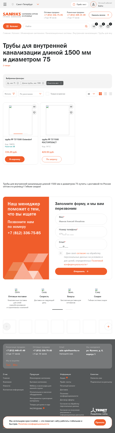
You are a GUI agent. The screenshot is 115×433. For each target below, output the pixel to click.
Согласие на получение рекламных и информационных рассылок (72, 412)
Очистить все (52, 83)
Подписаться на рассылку (101, 382)
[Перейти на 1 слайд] (17, 133)
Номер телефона (68, 229)
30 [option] (89, 94)
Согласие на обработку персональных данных (69, 404)
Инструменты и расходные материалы (41, 399)
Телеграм (8, 365)
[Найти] (86, 26)
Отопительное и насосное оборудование (40, 393)
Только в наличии (58, 94)
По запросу (51, 159)
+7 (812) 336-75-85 (53, 14)
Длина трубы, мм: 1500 (31, 83)
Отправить (79, 271)
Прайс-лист (81, 4)
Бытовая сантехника (38, 382)
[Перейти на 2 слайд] (25, 133)
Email (62, 241)
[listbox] (27, 4)
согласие (81, 253)
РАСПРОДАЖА (36, 408)
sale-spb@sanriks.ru (69, 350)
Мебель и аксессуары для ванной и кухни (40, 386)
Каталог (14, 26)
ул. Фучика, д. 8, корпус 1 (94, 352)
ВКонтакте (15, 365)
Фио (61, 216)
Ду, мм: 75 (11, 83)
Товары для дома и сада (40, 404)
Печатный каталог (67, 385)
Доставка (64, 389)
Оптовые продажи (51, 12)
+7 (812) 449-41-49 (76, 14)
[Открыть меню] (5, 4)
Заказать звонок (98, 15)
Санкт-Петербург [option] (24, 4)
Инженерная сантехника (40, 378)
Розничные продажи (75, 12)
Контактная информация (13, 389)
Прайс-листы (65, 382)
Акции (62, 378)
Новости (6, 385)
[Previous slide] (6, 326)
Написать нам (96, 378)
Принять (100, 422)
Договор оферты (67, 400)
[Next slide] (108, 326)
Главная (6, 378)
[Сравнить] (34, 106)
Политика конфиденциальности (33, 423)
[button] (57, 309)
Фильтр (8, 94)
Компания (7, 382)
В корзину (14, 159)
